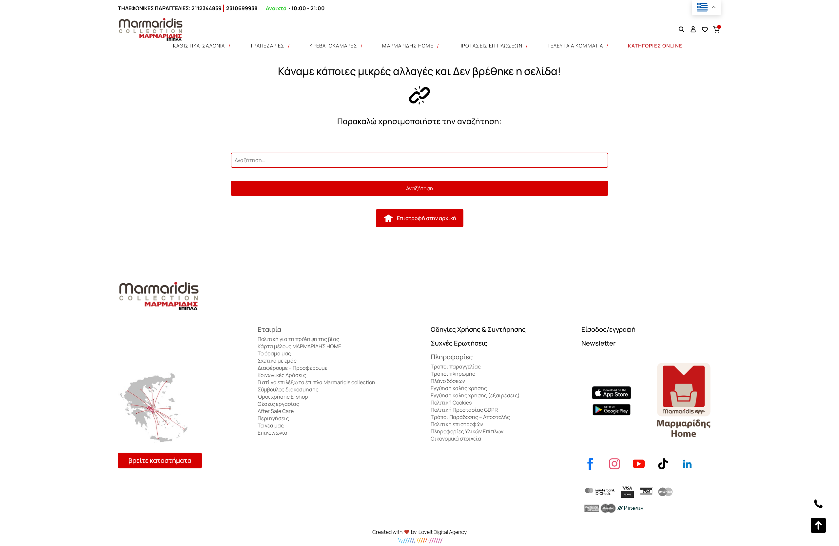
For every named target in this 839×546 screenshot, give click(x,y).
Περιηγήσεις (273, 418)
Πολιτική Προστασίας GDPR (464, 409)
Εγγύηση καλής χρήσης (459, 388)
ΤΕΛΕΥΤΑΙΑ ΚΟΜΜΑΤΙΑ (575, 45)
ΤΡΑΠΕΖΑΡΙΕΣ (267, 45)
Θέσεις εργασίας (278, 403)
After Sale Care (276, 411)
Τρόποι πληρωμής (453, 373)
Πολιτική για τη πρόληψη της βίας (298, 339)
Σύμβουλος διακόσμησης (288, 389)
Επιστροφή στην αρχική (426, 218)
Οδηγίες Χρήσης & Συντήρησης (478, 329)
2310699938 (242, 8)
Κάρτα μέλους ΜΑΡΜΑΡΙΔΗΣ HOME (299, 346)
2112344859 (206, 8)
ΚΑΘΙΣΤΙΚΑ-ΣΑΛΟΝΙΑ (199, 45)
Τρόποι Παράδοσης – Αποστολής (470, 417)
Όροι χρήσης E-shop (283, 396)
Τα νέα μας (271, 425)
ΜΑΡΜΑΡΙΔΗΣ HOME (407, 45)
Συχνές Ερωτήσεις (459, 343)
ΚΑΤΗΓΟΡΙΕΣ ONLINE (655, 45)
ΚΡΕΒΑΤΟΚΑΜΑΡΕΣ (333, 45)
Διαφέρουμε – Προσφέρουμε (292, 367)
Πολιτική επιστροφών (457, 424)
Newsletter (598, 343)
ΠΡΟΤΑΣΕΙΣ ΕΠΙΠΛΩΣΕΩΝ (490, 45)
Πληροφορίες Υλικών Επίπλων (467, 431)
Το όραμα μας (274, 353)
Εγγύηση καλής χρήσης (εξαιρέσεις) (475, 395)
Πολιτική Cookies (451, 402)
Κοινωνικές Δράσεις (282, 375)
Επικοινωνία (272, 432)
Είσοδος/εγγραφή (608, 329)
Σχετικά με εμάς (277, 360)
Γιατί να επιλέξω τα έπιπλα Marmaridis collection (316, 382)
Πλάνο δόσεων (448, 381)
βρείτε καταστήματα (159, 460)
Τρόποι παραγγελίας (456, 366)
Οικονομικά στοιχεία (456, 438)
